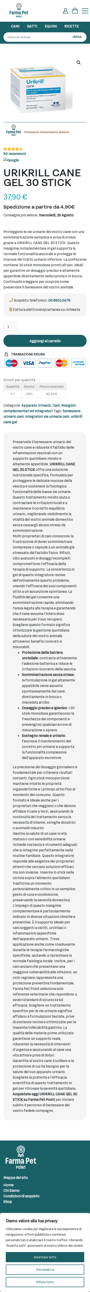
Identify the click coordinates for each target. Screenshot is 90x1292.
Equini (51, 26)
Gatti (32, 26)
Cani (15, 26)
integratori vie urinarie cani (47, 416)
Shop (7, 1201)
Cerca (76, 37)
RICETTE (71, 26)
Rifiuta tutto (45, 1282)
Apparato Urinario (36, 405)
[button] (79, 62)
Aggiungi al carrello (45, 341)
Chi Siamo (11, 1190)
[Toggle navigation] (85, 11)
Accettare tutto (45, 1257)
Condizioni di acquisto (21, 1196)
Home (8, 1185)
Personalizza (45, 1269)
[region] (45, 1252)
